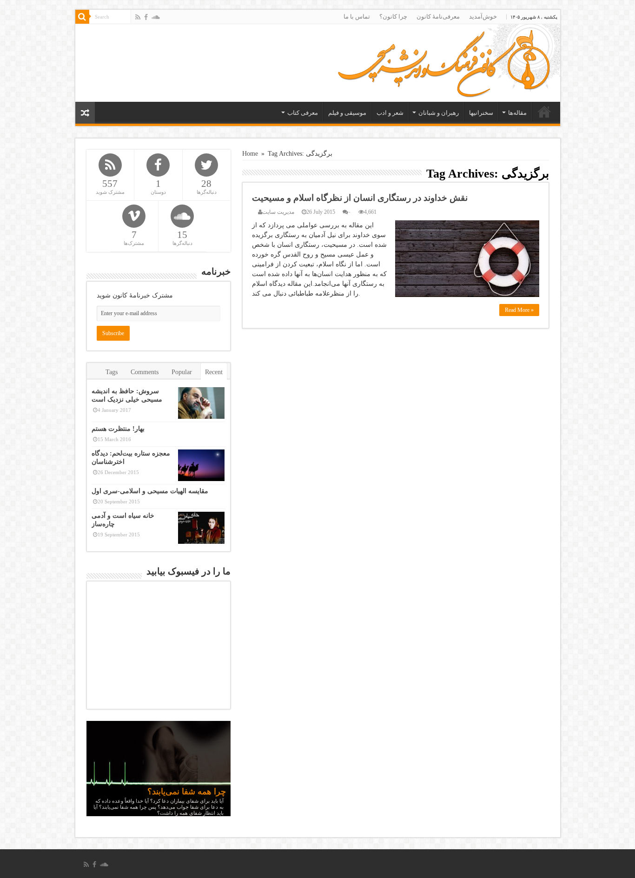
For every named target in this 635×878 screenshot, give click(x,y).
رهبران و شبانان (438, 112)
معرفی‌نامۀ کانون (438, 16)
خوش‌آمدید (483, 16)
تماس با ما (357, 16)
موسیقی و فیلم (347, 112)
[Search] (82, 17)
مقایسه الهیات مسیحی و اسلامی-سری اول (150, 491)
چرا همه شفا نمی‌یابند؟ (186, 791)
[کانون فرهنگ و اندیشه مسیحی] (443, 61)
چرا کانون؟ (393, 16)
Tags (112, 372)
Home (250, 153)
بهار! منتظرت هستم (118, 428)
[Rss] (137, 17)
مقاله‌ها (517, 112)
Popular (182, 372)
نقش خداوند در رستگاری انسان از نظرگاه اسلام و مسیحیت (360, 198)
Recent (214, 372)
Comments (145, 372)
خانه (544, 111)
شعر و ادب (390, 112)
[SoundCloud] (156, 17)
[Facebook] (146, 17)
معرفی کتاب (302, 112)
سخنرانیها (481, 112)
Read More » (519, 310)
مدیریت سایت (278, 212)
